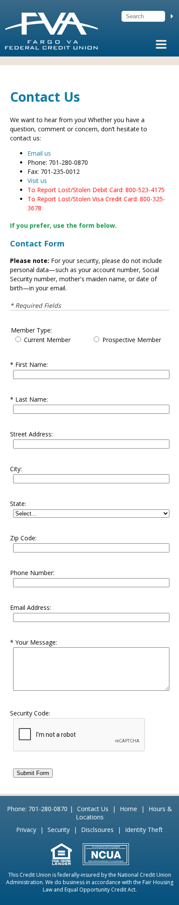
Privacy (26, 829)
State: (18, 503)
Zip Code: (23, 538)
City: (16, 469)
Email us (39, 153)
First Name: (31, 364)
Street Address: (31, 434)
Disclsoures (97, 829)
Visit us (37, 180)
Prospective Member (131, 340)
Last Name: (31, 399)
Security (58, 829)
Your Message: (36, 642)
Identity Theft (144, 829)
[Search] (172, 16)
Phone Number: (32, 573)
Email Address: (30, 607)
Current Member (47, 340)
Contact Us (92, 809)
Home (128, 809)
